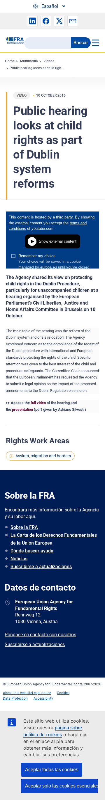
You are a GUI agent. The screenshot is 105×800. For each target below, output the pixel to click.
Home (10, 61)
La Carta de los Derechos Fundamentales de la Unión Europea (53, 539)
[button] (32, 21)
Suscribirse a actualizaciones (41, 566)
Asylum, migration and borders (43, 456)
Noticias (18, 558)
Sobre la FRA (24, 527)
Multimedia (29, 61)
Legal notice (41, 693)
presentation (22, 409)
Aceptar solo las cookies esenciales (61, 785)
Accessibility (43, 698)
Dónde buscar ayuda (31, 551)
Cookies (63, 693)
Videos (48, 61)
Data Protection (15, 698)
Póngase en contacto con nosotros (40, 634)
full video (38, 403)
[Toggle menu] (95, 43)
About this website (17, 693)
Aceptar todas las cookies (51, 769)
